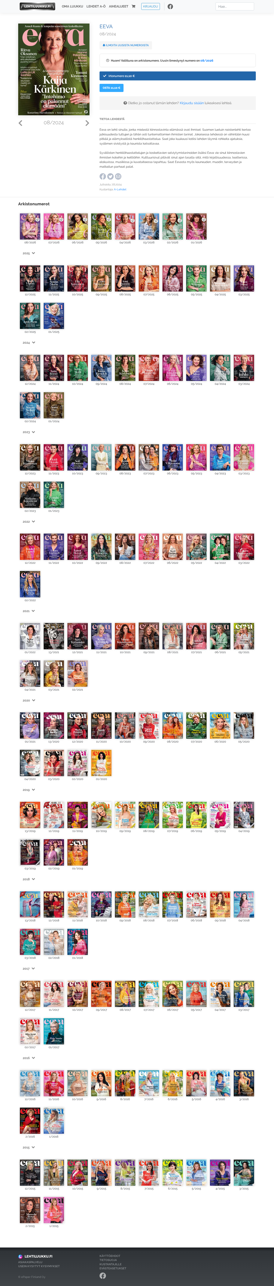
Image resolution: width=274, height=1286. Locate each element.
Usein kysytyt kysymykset (39, 1266)
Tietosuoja (108, 1260)
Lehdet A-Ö (96, 6)
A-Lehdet (120, 189)
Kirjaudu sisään (192, 103)
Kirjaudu (150, 6)
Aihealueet (118, 6)
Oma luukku (72, 6)
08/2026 (206, 60)
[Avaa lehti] (30, 225)
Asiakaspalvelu (30, 1262)
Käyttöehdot (110, 1256)
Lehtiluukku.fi (38, 1256)
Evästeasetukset (113, 1268)
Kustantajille (111, 1264)
